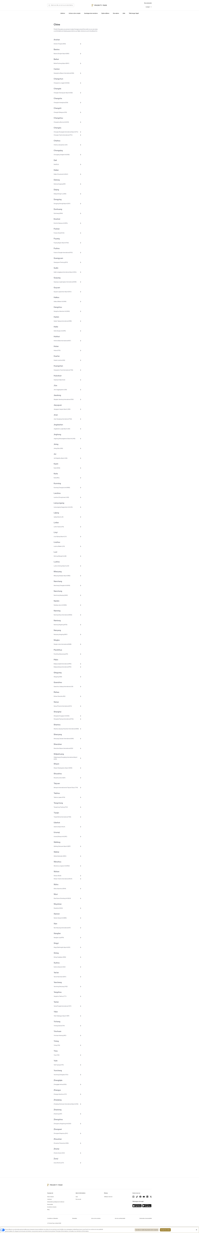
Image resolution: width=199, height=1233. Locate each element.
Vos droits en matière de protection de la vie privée (146, 1229)
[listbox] (149, 7)
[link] (137, 1205)
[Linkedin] (147, 1197)
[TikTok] (137, 1197)
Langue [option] (148, 7)
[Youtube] (144, 1197)
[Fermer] (196, 1230)
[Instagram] (133, 1197)
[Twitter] (151, 1197)
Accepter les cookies (165, 1229)
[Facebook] (140, 1197)
